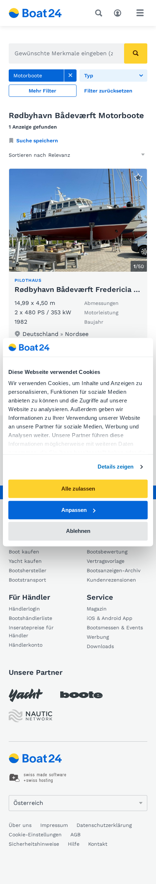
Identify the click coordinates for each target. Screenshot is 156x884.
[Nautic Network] (30, 716)
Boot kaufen (24, 552)
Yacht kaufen (25, 561)
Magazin (97, 609)
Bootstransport (27, 580)
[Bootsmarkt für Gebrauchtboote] (35, 13)
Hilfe (73, 844)
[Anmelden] (119, 12)
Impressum (54, 825)
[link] (70, 75)
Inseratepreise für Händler (31, 631)
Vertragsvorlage (105, 561)
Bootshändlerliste (30, 618)
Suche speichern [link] (37, 140)
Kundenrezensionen (111, 580)
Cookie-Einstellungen (35, 834)
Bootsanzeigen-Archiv (113, 570)
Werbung (98, 637)
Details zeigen (116, 467)
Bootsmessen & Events (115, 627)
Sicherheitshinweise (34, 844)
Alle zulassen (78, 489)
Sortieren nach (27, 155)
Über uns (20, 825)
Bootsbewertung (107, 552)
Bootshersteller (27, 570)
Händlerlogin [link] (24, 609)
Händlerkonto (25, 645)
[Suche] (100, 13)
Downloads (100, 646)
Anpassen (74, 510)
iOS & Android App (109, 618)
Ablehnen (78, 531)
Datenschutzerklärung (104, 825)
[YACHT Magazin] (26, 695)
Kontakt (97, 844)
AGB (75, 834)
